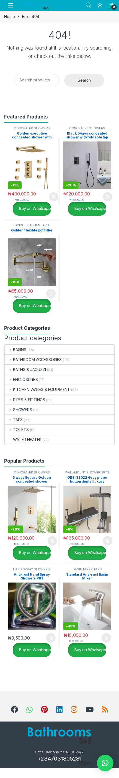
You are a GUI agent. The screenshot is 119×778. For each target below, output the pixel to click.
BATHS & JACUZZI (29, 369)
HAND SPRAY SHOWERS (31, 569)
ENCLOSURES (25, 379)
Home (9, 16)
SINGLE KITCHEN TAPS (32, 225)
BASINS (19, 349)
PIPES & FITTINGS (29, 399)
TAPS (18, 419)
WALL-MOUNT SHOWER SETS (87, 472)
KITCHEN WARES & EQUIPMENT (41, 389)
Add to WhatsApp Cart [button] (47, 197)
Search (89, 5)
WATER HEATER (27, 439)
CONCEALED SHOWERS (32, 128)
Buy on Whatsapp (34, 208)
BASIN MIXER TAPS (87, 569)
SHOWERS (22, 409)
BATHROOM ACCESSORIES (37, 359)
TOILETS (21, 429)
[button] (105, 763)
